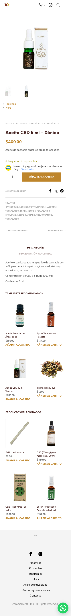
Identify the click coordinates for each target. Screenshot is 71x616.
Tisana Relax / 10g (46, 387)
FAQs (35, 579)
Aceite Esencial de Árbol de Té (15, 335)
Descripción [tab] (35, 248)
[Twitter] (57, 191)
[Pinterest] (63, 191)
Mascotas (51, 207)
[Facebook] (51, 191)
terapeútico (12, 219)
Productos (35, 568)
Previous (11, 103)
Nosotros (35, 562)
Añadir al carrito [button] (17, 345)
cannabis (30, 215)
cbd (38, 215)
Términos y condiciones (35, 590)
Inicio (8, 124)
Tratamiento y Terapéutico (29, 124)
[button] (42, 5)
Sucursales (35, 573)
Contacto (35, 595)
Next (8, 107)
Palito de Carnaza (14, 452)
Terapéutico (52, 124)
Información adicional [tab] (35, 254)
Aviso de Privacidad (35, 584)
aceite (20, 215)
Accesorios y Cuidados (31, 207)
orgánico (46, 215)
